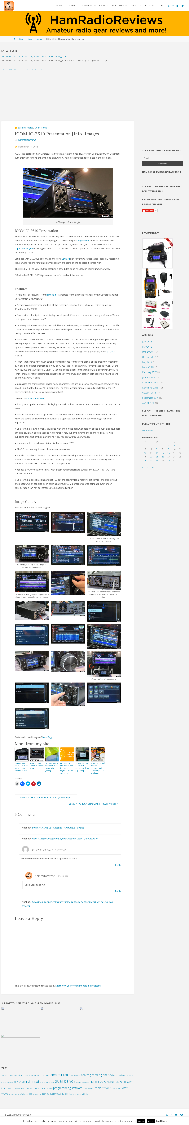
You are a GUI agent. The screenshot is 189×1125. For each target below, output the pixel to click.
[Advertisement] (67, 93)
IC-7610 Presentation (35, 398)
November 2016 (150, 387)
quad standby (88, 1088)
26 (145, 460)
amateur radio (60, 1075)
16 (168, 453)
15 (163, 453)
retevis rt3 (107, 1088)
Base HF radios (35, 39)
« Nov (145, 467)
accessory (14, 1075)
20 (151, 456)
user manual (48, 1093)
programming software (67, 1088)
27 (151, 460)
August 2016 (148, 402)
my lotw (49, 1088)
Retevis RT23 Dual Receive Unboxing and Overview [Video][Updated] (98, 768)
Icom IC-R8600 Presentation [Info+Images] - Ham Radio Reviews (65, 838)
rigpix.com (83, 240)
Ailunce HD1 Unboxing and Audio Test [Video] (24, 62)
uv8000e (67, 1094)
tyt (21, 1093)
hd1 (122, 1081)
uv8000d (58, 1093)
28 (157, 460)
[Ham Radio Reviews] (9, 5)
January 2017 (148, 377)
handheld (113, 1082)
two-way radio (13, 1094)
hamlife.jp (51, 294)
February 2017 (149, 372)
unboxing (37, 1094)
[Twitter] (182, 5)
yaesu (85, 1093)
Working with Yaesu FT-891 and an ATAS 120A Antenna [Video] (22, 767)
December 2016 (150, 382)
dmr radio (34, 1081)
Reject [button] (150, 1121)
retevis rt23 (118, 1088)
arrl (72, 1075)
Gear (21, 39)
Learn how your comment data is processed (78, 985)
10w (9, 1075)
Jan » (152, 467)
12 (145, 453)
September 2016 (150, 397)
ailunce (21, 1075)
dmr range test (48, 1082)
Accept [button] (141, 1121)
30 (168, 460)
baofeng (86, 1075)
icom (3, 1088)
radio (98, 1088)
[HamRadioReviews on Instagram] (177, 5)
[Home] (14, 39)
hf (125, 1082)
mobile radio (40, 1088)
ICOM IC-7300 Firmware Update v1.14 (37, 765)
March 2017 (148, 367)
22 (163, 456)
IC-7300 (110, 351)
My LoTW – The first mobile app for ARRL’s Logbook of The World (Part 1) (66, 768)
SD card (66, 258)
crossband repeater (7, 1082)
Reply (118, 865)
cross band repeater (124, 1075)
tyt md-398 (27, 1094)
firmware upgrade (81, 1082)
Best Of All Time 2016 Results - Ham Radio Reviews (58, 827)
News (44, 127)
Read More (161, 1121)
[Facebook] (173, 5)
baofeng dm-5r (101, 1075)
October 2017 (149, 357)
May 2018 (147, 346)
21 (157, 456)
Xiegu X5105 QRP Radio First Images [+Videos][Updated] (82, 767)
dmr (24, 1081)
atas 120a (77, 1075)
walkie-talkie (76, 1094)
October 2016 (149, 392)
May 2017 (147, 362)
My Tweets (147, 430)
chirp (113, 1075)
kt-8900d (10, 1088)
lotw (17, 1088)
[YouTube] (168, 5)
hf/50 (129, 1081)
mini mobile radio (26, 1088)
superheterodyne (24, 248)
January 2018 (148, 351)
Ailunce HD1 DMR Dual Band (37, 1075)
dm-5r (17, 1081)
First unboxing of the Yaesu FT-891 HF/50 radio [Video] (51, 767)
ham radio (98, 1081)
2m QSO (4, 1075)
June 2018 (147, 341)
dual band (64, 1081)
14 (157, 453)
